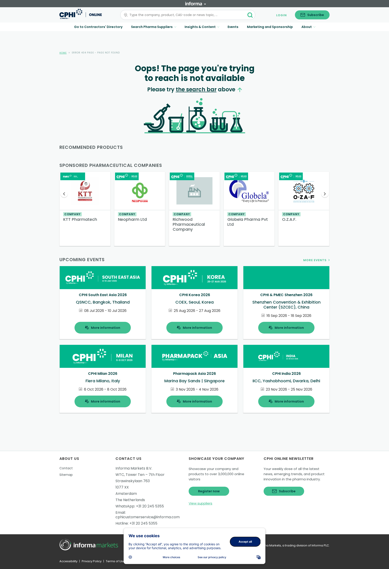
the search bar (196, 89)
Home (63, 53)
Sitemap (66, 474)
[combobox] (185, 15)
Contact (66, 468)
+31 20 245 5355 (150, 506)
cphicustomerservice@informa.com (147, 517)
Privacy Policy (92, 561)
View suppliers (200, 503)
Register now (209, 491)
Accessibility (68, 561)
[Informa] (195, 3)
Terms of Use (115, 561)
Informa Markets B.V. (133, 468)
